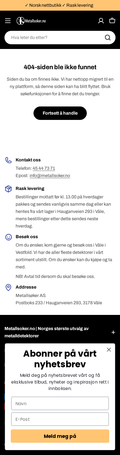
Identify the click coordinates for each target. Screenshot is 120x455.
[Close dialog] (109, 349)
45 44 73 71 (44, 168)
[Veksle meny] (7, 20)
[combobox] (60, 37)
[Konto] (101, 20)
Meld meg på (60, 436)
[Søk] (107, 37)
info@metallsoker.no (50, 175)
